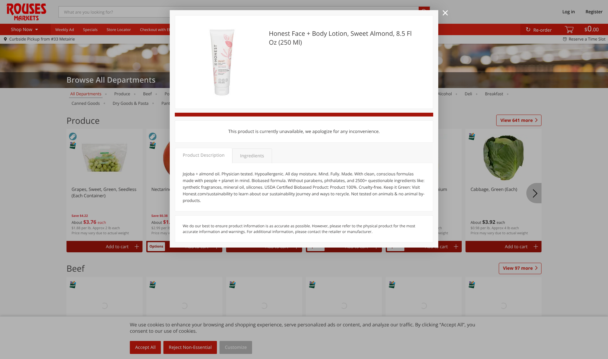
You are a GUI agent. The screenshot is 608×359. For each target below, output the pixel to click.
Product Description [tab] (204, 155)
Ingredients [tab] (252, 156)
